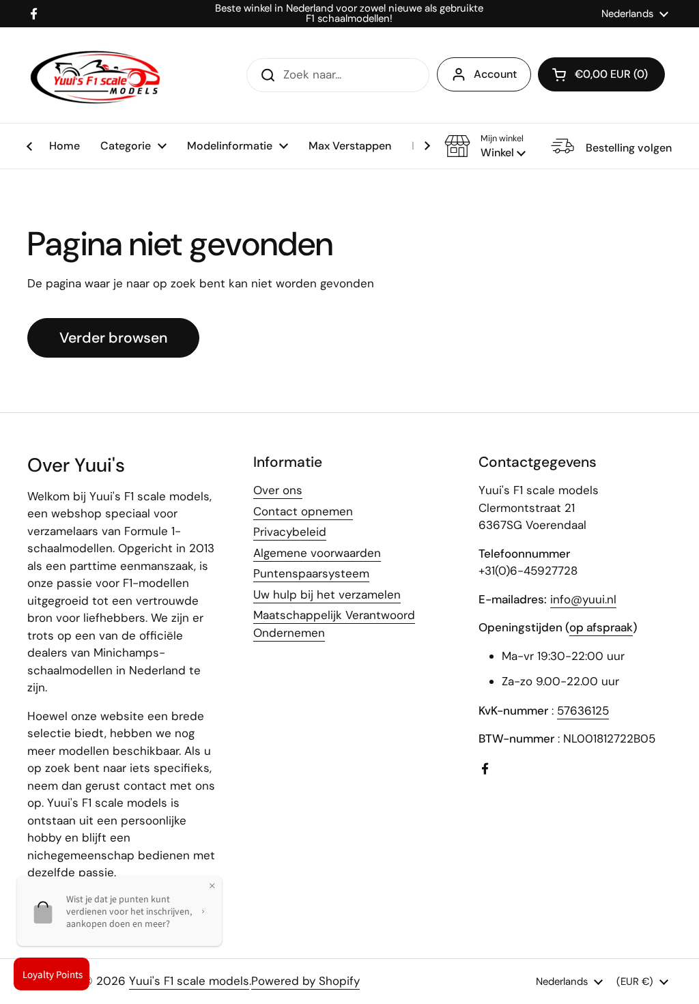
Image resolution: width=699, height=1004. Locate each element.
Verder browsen (113, 337)
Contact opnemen (303, 511)
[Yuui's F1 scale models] (95, 75)
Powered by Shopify (305, 980)
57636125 (583, 710)
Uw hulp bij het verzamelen (327, 594)
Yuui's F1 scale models (189, 980)
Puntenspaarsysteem (311, 573)
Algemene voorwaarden (317, 552)
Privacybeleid (289, 531)
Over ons (277, 490)
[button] (485, 146)
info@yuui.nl (583, 599)
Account (495, 74)
